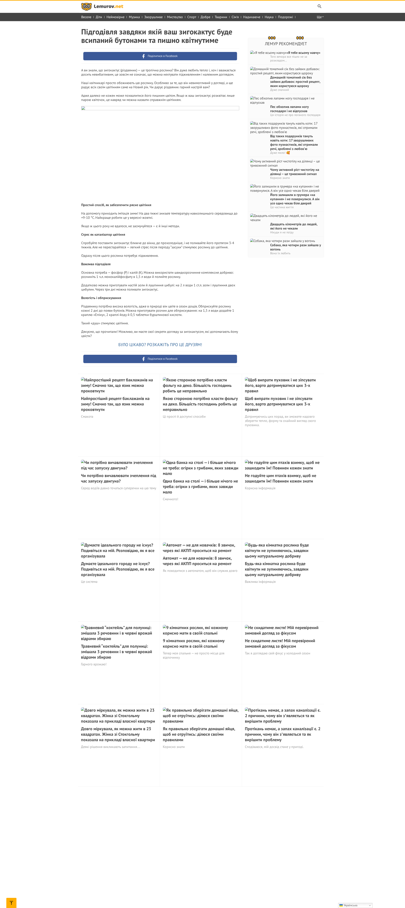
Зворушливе (153, 17)
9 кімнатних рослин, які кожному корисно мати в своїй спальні (194, 643)
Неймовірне (115, 17)
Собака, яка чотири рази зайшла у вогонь (295, 247)
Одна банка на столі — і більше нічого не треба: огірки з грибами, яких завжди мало (200, 486)
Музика (134, 17)
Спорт (191, 17)
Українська (350, 905)
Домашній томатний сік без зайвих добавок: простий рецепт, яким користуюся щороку (295, 81)
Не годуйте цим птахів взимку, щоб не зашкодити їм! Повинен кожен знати (280, 478)
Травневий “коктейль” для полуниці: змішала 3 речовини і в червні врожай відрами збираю (116, 651)
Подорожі (285, 17)
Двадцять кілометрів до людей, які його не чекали (293, 226)
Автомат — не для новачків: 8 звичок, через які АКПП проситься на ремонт (197, 560)
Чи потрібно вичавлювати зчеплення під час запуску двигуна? (118, 478)
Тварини (221, 17)
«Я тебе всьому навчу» (303, 52)
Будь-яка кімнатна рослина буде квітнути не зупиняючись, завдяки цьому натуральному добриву (276, 569)
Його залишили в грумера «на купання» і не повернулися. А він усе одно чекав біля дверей (295, 199)
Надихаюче (251, 17)
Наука (269, 17)
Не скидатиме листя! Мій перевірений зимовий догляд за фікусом (280, 643)
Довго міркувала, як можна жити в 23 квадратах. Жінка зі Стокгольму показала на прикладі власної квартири (118, 734)
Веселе (86, 17)
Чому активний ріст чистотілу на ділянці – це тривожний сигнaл (294, 171)
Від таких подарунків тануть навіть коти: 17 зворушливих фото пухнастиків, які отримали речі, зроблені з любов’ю (294, 142)
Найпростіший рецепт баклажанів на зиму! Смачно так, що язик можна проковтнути (115, 404)
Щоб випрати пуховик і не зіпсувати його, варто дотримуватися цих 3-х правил (278, 404)
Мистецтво (175, 17)
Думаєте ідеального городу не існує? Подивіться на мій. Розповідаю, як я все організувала (117, 569)
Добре (205, 17)
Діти (99, 17)
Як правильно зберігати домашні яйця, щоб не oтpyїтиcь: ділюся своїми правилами (199, 734)
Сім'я (235, 17)
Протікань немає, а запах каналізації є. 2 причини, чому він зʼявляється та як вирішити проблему (282, 734)
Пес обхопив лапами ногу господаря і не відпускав (289, 109)
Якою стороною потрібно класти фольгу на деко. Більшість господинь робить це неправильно (200, 404)
